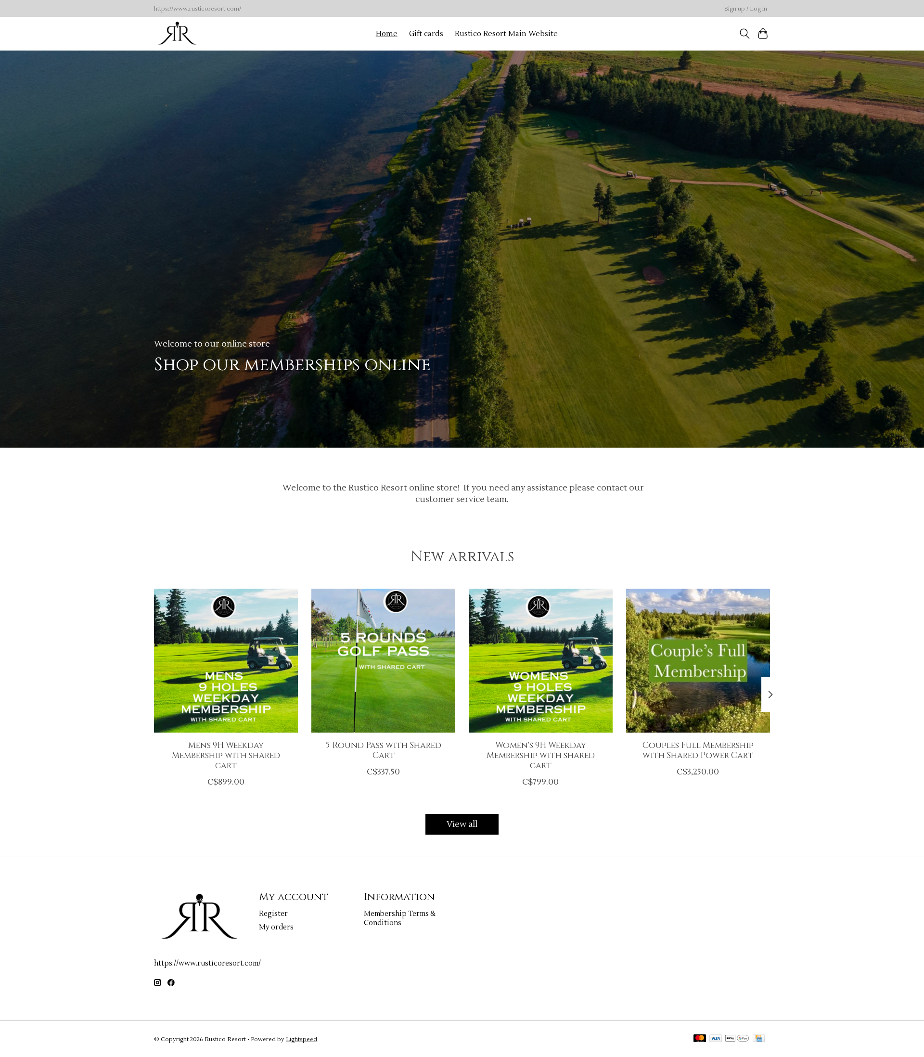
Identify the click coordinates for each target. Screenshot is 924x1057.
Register (273, 913)
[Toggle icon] (744, 33)
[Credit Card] (759, 1039)
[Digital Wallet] (737, 1039)
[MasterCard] (699, 1039)
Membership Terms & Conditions (400, 918)
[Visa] (715, 1039)
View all (462, 824)
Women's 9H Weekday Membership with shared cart (541, 756)
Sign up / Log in (745, 9)
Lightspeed (301, 1039)
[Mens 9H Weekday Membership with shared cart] (226, 661)
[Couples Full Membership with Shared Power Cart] (698, 661)
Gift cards (426, 34)
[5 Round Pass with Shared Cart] (383, 661)
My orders (276, 927)
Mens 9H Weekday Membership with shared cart (226, 756)
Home (387, 34)
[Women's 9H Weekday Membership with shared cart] (541, 661)
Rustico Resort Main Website (506, 34)
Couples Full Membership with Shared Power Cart (698, 750)
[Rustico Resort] (177, 33)
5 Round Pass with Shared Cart (383, 750)
